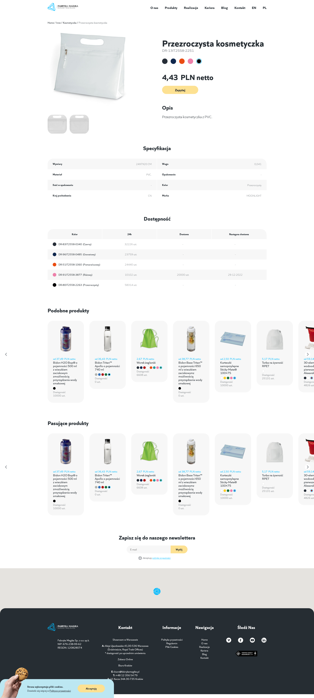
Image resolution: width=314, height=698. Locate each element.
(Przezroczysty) (79, 285)
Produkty (171, 7)
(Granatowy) (77, 254)
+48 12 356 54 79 (127, 675)
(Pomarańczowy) (79, 264)
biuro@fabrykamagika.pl (126, 671)
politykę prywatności (161, 557)
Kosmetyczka (70, 22)
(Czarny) (75, 244)
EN (254, 7)
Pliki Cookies (171, 647)
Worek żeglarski (146, 362)
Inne (58, 22)
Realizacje (191, 7)
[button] (6, 354)
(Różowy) (75, 275)
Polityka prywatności (172, 639)
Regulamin (171, 643)
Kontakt (239, 7)
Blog (224, 7)
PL (265, 7)
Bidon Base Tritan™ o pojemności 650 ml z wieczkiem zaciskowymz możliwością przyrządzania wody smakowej (190, 372)
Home (51, 22)
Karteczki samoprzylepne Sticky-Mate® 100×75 (229, 367)
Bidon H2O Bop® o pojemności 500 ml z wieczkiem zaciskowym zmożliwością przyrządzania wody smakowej (65, 372)
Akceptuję (157, 557)
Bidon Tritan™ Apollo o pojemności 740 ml (107, 365)
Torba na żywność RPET (272, 364)
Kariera (210, 7)
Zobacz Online (125, 659)
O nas (154, 7)
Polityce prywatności (60, 690)
